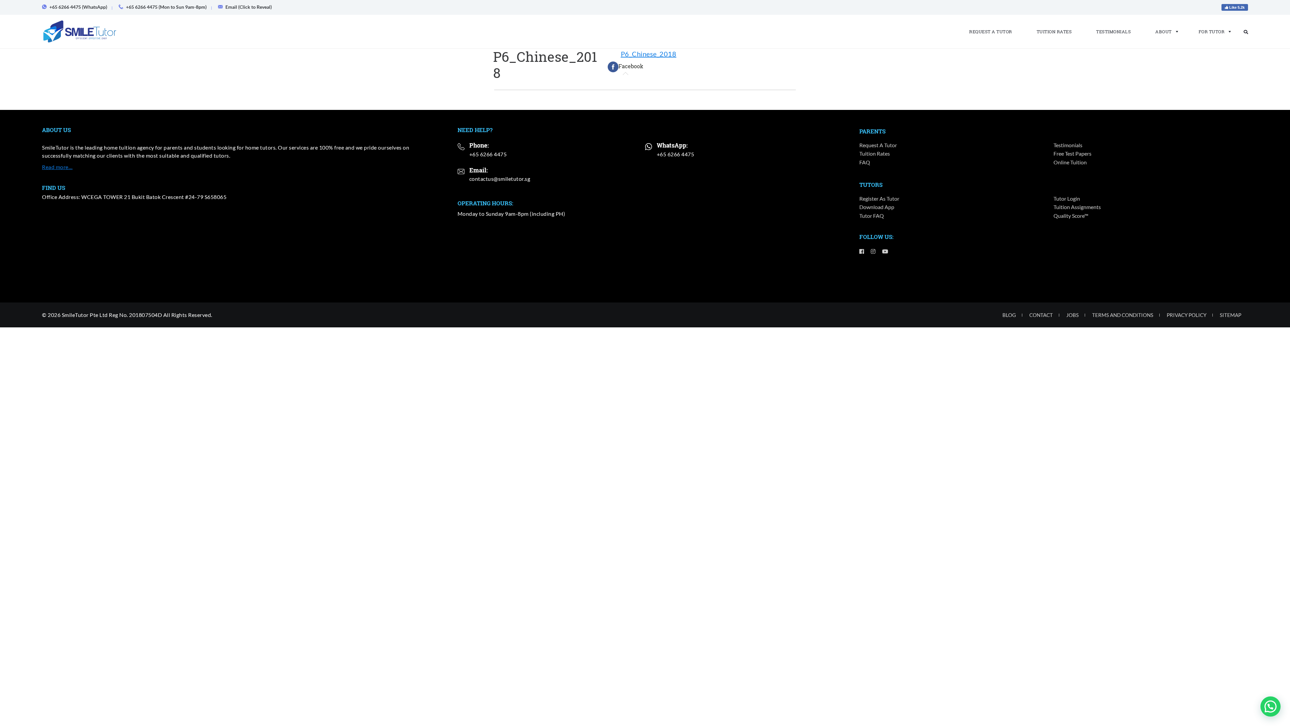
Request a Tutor (990, 32)
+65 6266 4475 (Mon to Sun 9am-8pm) (166, 7)
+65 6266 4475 (488, 154)
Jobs (1072, 315)
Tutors (871, 185)
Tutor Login (1067, 198)
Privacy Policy (1186, 315)
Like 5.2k (1236, 7)
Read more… (57, 167)
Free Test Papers (1072, 153)
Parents (872, 131)
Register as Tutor (879, 198)
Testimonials (1113, 32)
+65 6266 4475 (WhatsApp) (78, 7)
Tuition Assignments (1077, 207)
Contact (1041, 315)
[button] (1270, 706)
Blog (1009, 315)
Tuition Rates (1054, 32)
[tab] (625, 67)
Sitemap (1230, 315)
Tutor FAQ (871, 215)
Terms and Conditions (1122, 315)
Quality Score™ (1071, 215)
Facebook (630, 66)
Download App (876, 207)
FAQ (864, 162)
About (1163, 32)
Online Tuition (1070, 162)
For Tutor (1212, 32)
